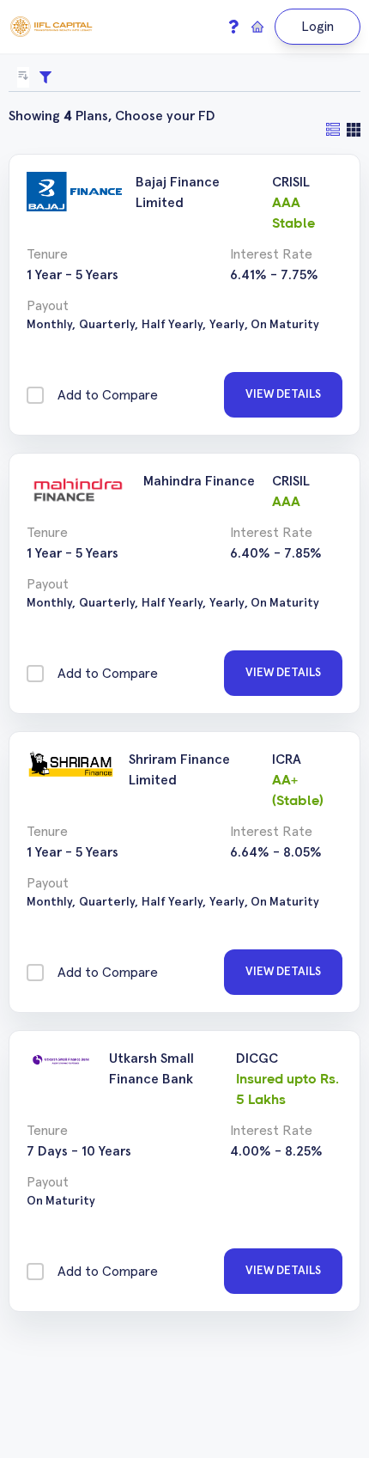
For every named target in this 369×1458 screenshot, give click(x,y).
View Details (283, 394)
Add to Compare (107, 395)
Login (317, 27)
